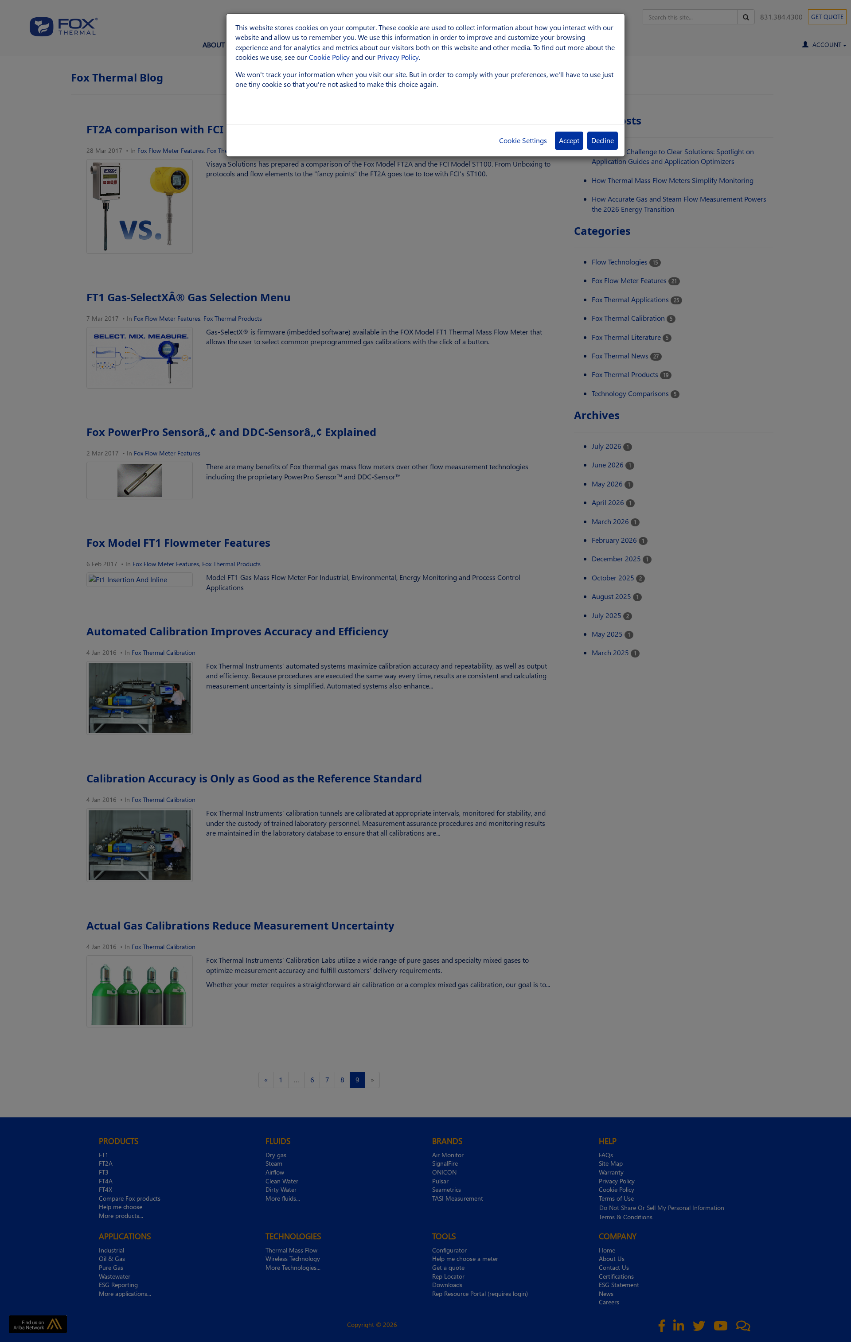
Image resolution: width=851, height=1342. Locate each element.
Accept (569, 140)
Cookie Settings (523, 140)
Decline (602, 140)
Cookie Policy (329, 57)
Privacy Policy (398, 57)
